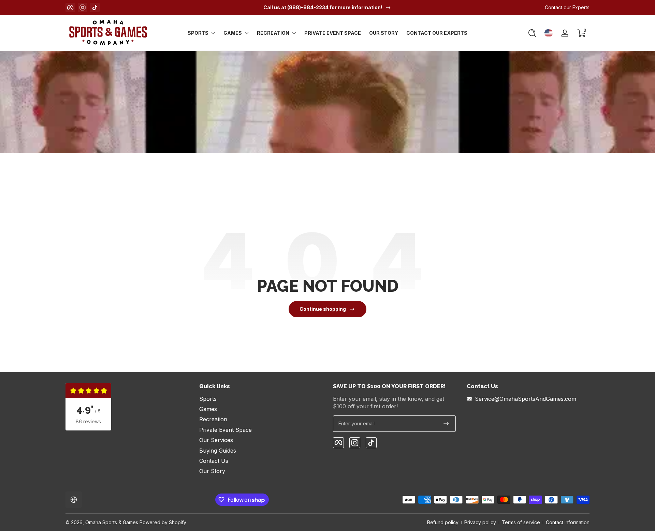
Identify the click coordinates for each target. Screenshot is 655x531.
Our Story (212, 471)
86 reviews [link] (88, 421)
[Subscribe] (446, 423)
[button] (532, 33)
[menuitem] (260, 399)
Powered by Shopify (163, 522)
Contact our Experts (567, 7)
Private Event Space (225, 429)
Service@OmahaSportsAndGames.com (525, 398)
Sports (198, 33)
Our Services (216, 440)
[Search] (532, 33)
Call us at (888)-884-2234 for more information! (322, 7)
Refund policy (442, 522)
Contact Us (213, 460)
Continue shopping (323, 309)
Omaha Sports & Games (111, 522)
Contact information (568, 522)
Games (232, 33)
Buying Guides (217, 450)
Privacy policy (480, 522)
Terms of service (521, 522)
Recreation (273, 33)
